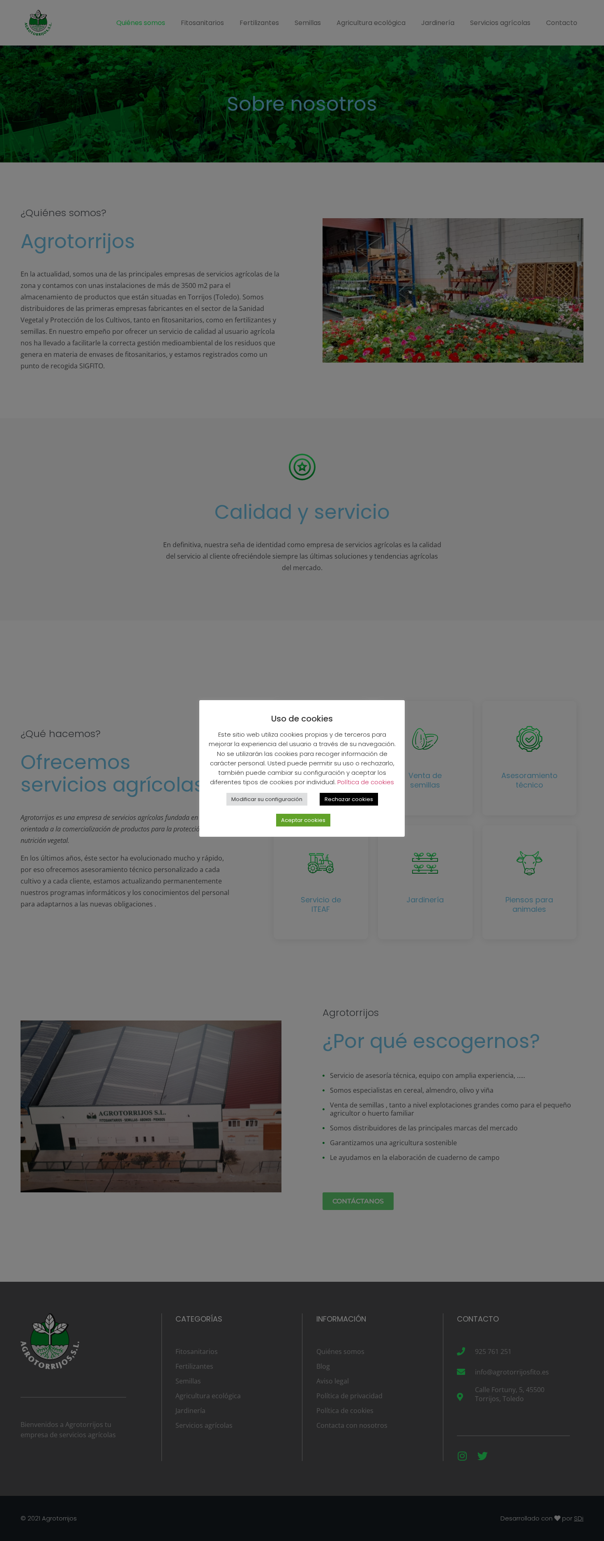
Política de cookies (365, 782)
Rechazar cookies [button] (349, 799)
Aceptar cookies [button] (303, 820)
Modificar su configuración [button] (266, 799)
